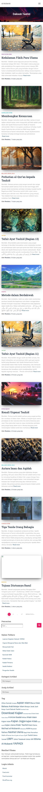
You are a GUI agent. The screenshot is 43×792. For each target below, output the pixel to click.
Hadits (4, 292)
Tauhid (30, 735)
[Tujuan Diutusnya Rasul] (22, 566)
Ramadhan (34, 732)
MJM (28, 729)
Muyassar (33, 728)
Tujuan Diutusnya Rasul (16, 585)
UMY (10, 738)
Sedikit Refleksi (7, 666)
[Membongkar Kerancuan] (22, 97)
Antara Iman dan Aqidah (17, 468)
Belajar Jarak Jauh (8, 173)
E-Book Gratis (35, 713)
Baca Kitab (35, 703)
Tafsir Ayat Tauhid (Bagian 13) (20, 239)
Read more (26, 75)
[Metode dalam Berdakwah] (22, 276)
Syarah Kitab (6, 523)
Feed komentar (7, 776)
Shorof (13, 735)
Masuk (4, 768)
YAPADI (18, 743)
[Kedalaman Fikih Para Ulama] (22, 37)
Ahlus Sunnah (7, 703)
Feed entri (5, 772)
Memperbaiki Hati (8, 647)
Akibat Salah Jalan (8, 651)
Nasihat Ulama (15, 732)
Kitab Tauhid (22, 725)
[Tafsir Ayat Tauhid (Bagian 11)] (22, 334)
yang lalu (16, 79)
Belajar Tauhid (6, 709)
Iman (29, 717)
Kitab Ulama (32, 725)
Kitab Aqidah (6, 409)
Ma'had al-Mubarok (11, 728)
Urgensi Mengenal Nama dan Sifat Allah (15, 643)
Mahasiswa (23, 728)
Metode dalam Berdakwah (18, 295)
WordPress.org (7, 780)
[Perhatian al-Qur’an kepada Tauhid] (22, 158)
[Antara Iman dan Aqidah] (22, 449)
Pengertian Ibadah (8, 670)
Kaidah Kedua (6, 658)
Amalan (14, 703)
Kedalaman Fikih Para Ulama (20, 57)
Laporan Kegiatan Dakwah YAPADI (13, 639)
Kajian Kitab (31, 721)
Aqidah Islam (23, 703)
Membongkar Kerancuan (17, 116)
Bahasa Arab (7, 706)
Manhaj (4, 582)
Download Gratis (24, 709)
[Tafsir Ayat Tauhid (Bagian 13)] (22, 220)
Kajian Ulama (10, 725)
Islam (34, 717)
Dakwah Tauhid (15, 709)
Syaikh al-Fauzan (19, 735)
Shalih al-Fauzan (6, 735)
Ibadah (19, 717)
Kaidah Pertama (7, 662)
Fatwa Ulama (5, 717)
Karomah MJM (7, 655)
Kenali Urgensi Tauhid (15, 412)
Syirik (25, 735)
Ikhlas (24, 717)
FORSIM (11, 717)
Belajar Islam (18, 706)
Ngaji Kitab (27, 732)
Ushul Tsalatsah (19, 739)
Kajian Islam (6, 721)
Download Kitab (7, 113)
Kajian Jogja (18, 721)
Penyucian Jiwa (7, 54)
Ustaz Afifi (30, 739)
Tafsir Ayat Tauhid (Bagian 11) (20, 353)
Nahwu (5, 732)
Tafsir (4, 235)
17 (22, 614)
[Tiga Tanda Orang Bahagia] (22, 508)
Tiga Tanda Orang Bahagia (18, 527)
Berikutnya (29, 614)
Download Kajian (12, 713)
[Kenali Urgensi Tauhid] (22, 393)
